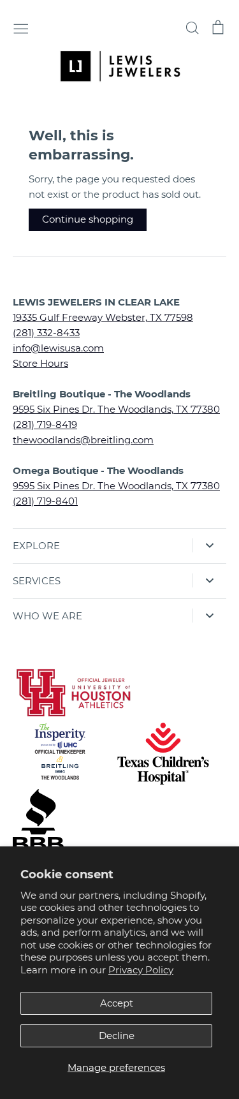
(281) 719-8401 (45, 501)
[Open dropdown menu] (209, 545)
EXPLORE (36, 546)
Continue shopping (87, 219)
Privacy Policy (140, 970)
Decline (116, 1035)
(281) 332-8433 (46, 333)
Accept (116, 1003)
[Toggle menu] (21, 27)
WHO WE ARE (47, 616)
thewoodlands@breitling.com (83, 440)
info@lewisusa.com (58, 348)
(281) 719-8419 (45, 424)
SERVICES (37, 581)
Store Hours (40, 363)
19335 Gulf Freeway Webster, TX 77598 (103, 317)
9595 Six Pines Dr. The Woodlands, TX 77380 (116, 409)
